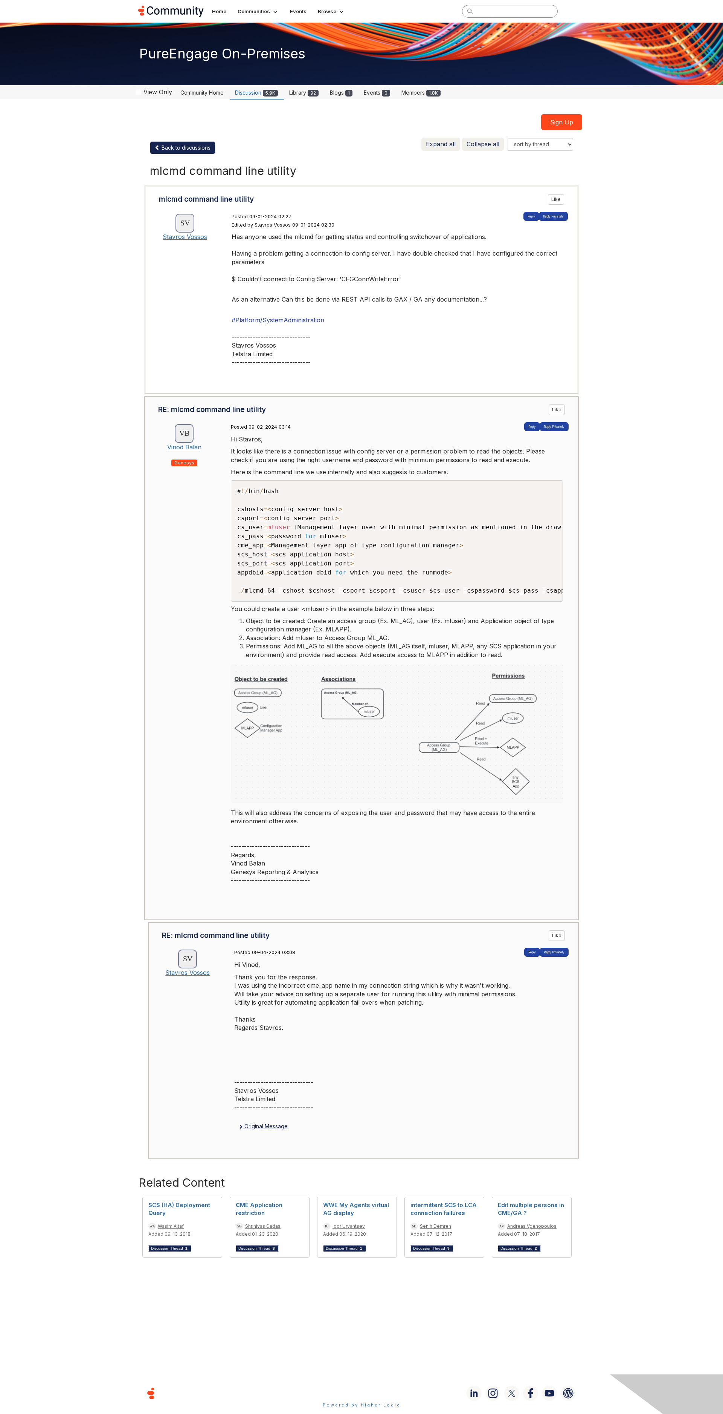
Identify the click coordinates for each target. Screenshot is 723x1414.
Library (302, 92)
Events (375, 92)
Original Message (265, 1126)
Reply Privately (553, 216)
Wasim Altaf (171, 1226)
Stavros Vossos (185, 237)
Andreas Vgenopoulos (532, 1226)
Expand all (441, 144)
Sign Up (561, 122)
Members (419, 92)
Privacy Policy (386, 1393)
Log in (575, 11)
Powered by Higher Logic (362, 1405)
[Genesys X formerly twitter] (511, 1393)
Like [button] (556, 199)
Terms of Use (335, 1393)
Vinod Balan (184, 447)
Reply (531, 216)
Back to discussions (185, 147)
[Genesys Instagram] (492, 1393)
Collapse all (483, 144)
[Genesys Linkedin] (474, 1393)
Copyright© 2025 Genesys (202, 1393)
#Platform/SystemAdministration (278, 320)
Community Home (202, 92)
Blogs (340, 92)
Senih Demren (435, 1226)
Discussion (255, 92)
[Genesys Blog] (568, 1393)
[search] (470, 11)
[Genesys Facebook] (530, 1393)
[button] (258, 11)
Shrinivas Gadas (263, 1226)
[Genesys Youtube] (549, 1393)
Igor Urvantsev (349, 1226)
